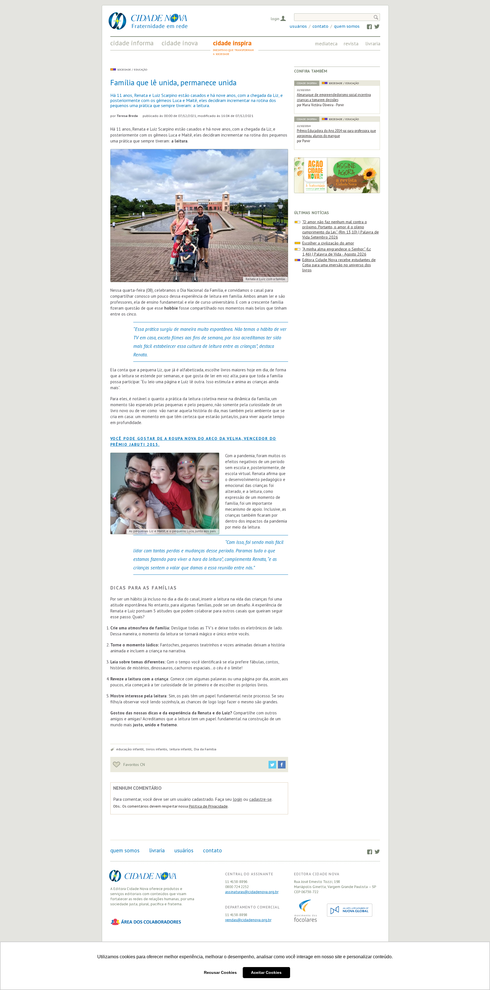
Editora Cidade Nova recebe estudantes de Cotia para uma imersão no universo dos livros (339, 264)
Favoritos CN (133, 764)
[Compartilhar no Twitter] (272, 764)
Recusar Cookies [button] (220, 972)
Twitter (374, 851)
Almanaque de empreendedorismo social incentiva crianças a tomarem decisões (334, 97)
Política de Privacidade (208, 806)
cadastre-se (260, 799)
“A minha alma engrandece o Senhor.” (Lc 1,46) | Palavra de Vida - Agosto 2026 (336, 251)
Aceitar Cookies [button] (266, 972)
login (237, 799)
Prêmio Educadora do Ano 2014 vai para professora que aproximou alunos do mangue (336, 133)
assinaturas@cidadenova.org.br (251, 892)
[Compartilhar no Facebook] (282, 764)
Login (275, 18)
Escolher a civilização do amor (328, 243)
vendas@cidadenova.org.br (248, 920)
